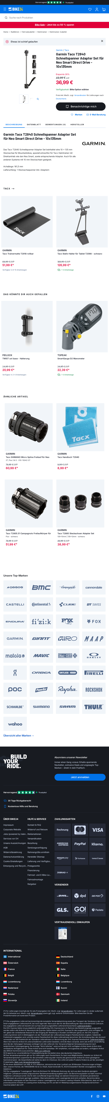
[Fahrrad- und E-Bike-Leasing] (62, 872)
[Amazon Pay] (62, 858)
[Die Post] (97, 895)
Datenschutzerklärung (13, 857)
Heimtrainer (42, 32)
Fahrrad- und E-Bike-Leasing (40, 875)
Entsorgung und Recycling (15, 866)
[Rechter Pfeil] (50, 427)
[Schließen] (102, 41)
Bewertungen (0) (56, 124)
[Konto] (97, 9)
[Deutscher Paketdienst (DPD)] (80, 895)
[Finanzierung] (97, 858)
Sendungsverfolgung (37, 847)
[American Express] (62, 844)
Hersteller (77, 124)
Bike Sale (40, 24)
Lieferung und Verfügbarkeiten (40, 861)
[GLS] (62, 909)
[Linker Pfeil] (7, 427)
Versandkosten (34, 838)
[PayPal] (80, 844)
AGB (5, 847)
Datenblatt (34, 124)
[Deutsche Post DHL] (62, 895)
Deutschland (61, 99)
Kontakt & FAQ (34, 825)
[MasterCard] (80, 830)
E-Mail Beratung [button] (98, 115)
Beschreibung (14, 124)
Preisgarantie (34, 866)
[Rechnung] (62, 830)
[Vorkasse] (80, 858)
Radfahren (15, 32)
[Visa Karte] (97, 830)
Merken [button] (78, 115)
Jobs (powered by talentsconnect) (15, 834)
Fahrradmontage (35, 879)
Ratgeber (32, 884)
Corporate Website (12, 829)
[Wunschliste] (90, 9)
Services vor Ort (10, 838)
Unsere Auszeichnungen (14, 843)
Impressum (8, 825)
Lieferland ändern (84, 1026)
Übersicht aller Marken (17, 735)
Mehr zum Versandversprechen (27, 1062)
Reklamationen (34, 834)
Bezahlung (32, 843)
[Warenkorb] (104, 9)
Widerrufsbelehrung (12, 852)
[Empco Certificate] (62, 933)
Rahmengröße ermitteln (38, 852)
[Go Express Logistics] (80, 909)
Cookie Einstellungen (13, 861)
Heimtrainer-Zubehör (58, 32)
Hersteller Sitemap (36, 857)
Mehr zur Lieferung (42, 1051)
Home (5, 32)
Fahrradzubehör (28, 32)
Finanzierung (33, 870)
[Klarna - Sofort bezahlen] (97, 844)
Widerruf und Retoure (38, 829)
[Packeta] (97, 909)
